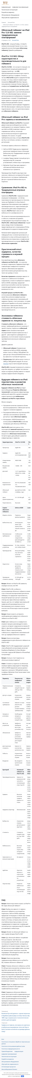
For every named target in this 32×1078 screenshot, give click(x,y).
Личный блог (11, 22)
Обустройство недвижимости (10, 17)
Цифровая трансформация (20, 7)
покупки (5, 364)
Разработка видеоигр (8, 12)
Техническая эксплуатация (9, 10)
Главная (4, 22)
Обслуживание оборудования (10, 15)
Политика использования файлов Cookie (13, 1046)
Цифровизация (6, 7)
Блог (3, 1039)
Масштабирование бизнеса (9, 1069)
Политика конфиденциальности (11, 1049)
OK (22, 1076)
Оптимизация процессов (9, 1066)
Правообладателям (7, 1051)
